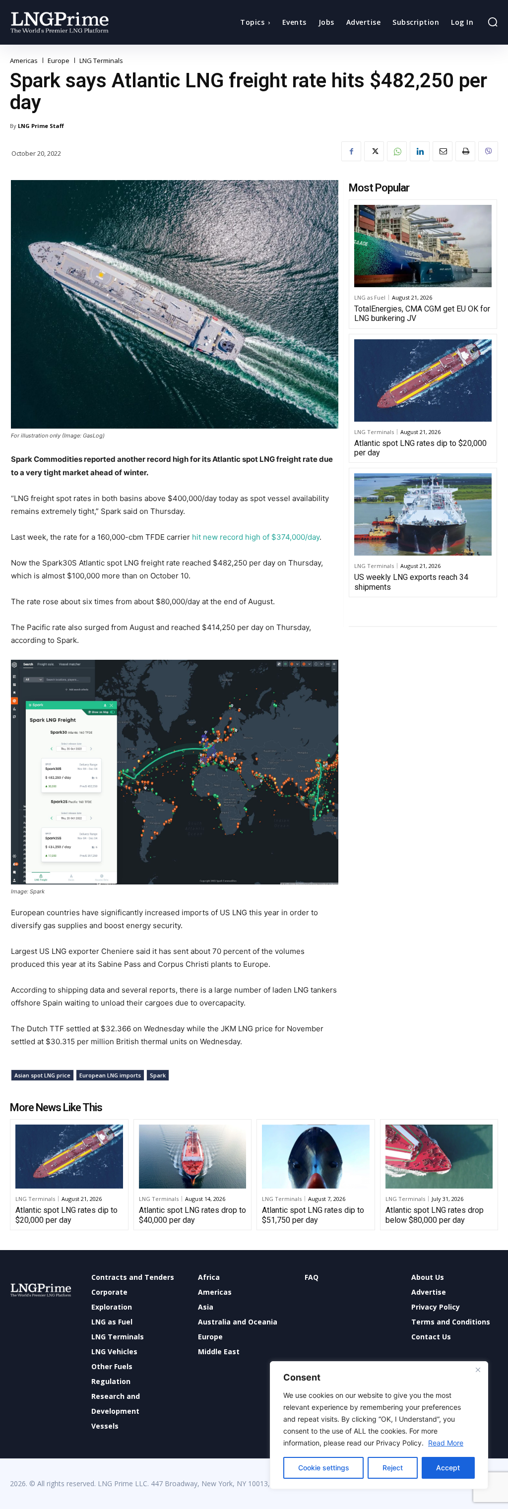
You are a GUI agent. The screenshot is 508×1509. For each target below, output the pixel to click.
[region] (379, 1425)
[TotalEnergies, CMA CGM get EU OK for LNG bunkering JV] (423, 246)
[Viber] (488, 151)
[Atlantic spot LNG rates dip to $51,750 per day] (316, 1157)
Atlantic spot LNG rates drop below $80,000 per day (434, 1214)
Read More (445, 1443)
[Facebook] (351, 151)
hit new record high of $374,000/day (255, 537)
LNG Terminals (101, 61)
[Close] (478, 1370)
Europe (58, 61)
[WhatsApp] (397, 151)
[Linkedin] (420, 151)
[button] (492, 21)
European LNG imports (110, 1075)
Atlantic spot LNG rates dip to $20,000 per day (420, 448)
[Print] (465, 151)
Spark (158, 1075)
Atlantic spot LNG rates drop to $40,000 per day (192, 1214)
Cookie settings (323, 1467)
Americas (24, 61)
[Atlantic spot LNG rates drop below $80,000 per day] (439, 1157)
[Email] (442, 151)
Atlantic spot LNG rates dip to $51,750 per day (313, 1214)
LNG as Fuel (369, 297)
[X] (374, 151)
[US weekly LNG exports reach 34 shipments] (423, 514)
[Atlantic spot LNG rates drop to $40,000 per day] (193, 1157)
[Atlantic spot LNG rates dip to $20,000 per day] (423, 380)
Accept (448, 1467)
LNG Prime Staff (41, 125)
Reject (392, 1467)
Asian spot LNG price (42, 1075)
